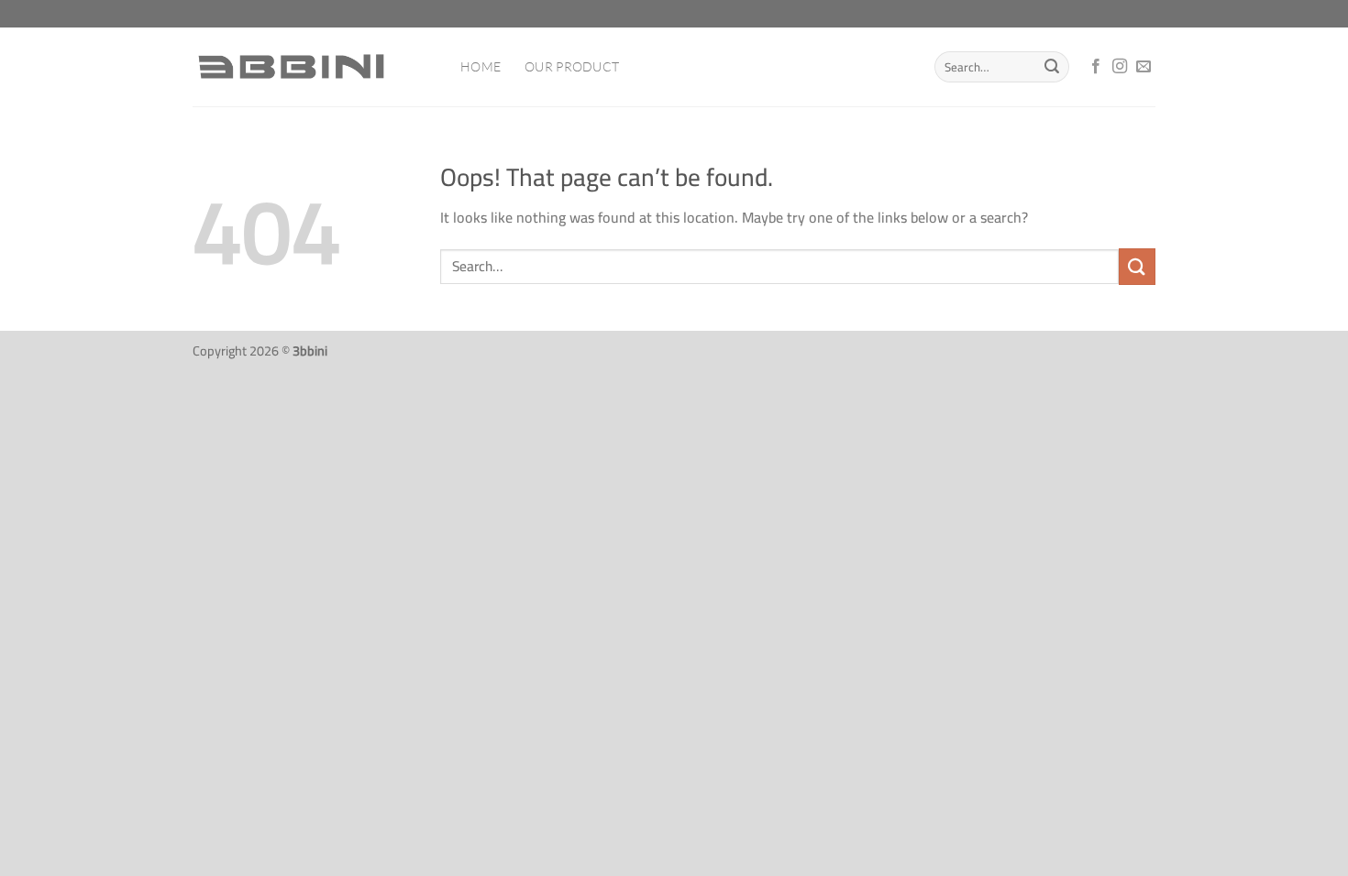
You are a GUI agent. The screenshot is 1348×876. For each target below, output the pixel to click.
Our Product (572, 66)
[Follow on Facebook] (1095, 67)
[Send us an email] (1143, 67)
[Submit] (1052, 66)
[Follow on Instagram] (1119, 67)
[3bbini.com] (313, 66)
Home (480, 66)
